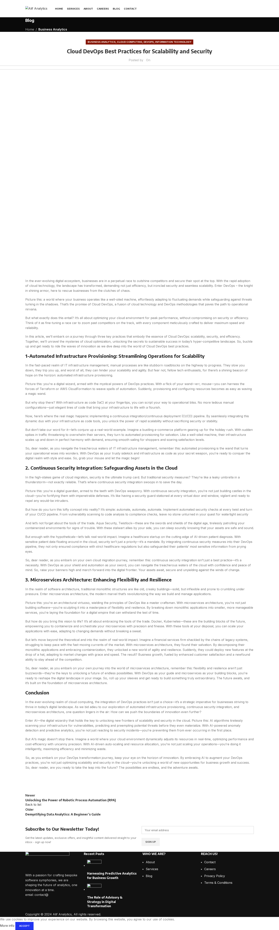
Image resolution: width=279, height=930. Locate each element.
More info (7, 926)
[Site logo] (36, 8)
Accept (24, 925)
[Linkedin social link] (251, 9)
